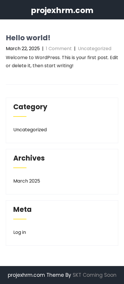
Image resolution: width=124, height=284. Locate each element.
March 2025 (26, 181)
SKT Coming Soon (95, 275)
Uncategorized (94, 48)
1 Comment (59, 48)
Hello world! (28, 38)
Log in (19, 232)
